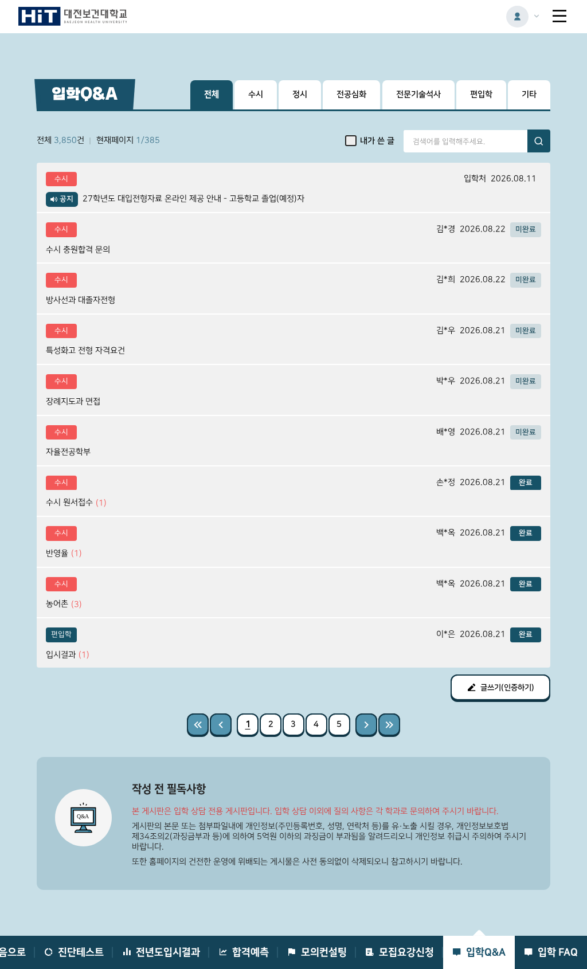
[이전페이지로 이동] (221, 724)
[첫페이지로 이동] (198, 724)
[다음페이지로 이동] (366, 724)
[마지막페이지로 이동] (389, 724)
